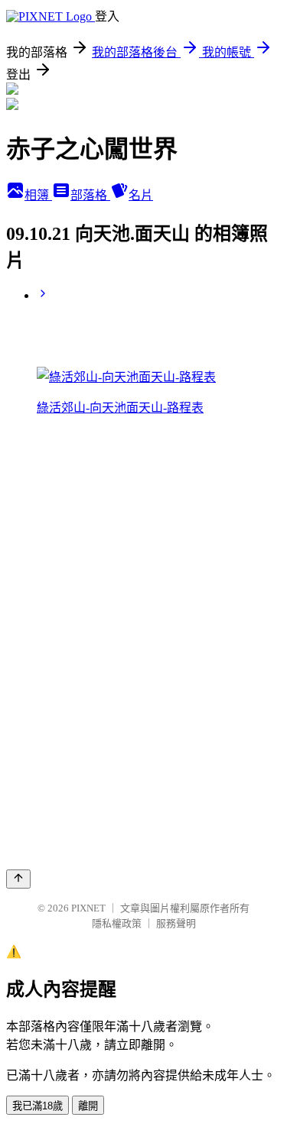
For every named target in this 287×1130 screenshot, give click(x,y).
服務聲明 (176, 923)
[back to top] (18, 879)
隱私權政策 (117, 923)
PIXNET (88, 908)
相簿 (38, 195)
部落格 (90, 195)
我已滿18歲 (37, 1106)
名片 (141, 195)
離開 (88, 1106)
